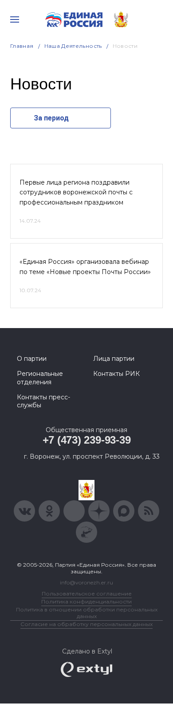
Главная (22, 46)
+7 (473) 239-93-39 (87, 440)
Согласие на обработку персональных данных (86, 624)
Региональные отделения (40, 378)
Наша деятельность (73, 46)
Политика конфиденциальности (86, 601)
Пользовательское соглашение (87, 593)
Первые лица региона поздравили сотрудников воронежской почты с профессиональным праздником (76, 192)
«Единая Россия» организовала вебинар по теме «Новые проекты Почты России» (85, 266)
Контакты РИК (116, 374)
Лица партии (113, 359)
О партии (32, 359)
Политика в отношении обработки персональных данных (86, 612)
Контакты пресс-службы (43, 401)
